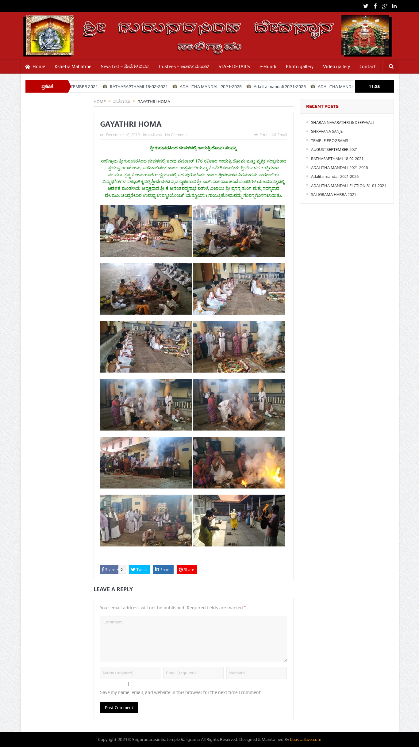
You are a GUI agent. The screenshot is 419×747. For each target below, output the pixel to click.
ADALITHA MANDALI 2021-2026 (185, 86)
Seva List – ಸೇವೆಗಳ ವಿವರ (124, 66)
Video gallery (336, 66)
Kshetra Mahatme (73, 66)
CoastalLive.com (305, 739)
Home (39, 66)
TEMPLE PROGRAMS (329, 140)
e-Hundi (267, 66)
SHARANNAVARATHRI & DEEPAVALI (342, 122)
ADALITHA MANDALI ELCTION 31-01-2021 (333, 86)
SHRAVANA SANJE (327, 131)
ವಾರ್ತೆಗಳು (155, 134)
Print (263, 134)
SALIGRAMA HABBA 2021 (333, 194)
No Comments (177, 134)
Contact (367, 66)
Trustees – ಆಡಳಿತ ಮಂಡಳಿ (183, 66)
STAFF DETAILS (234, 66)
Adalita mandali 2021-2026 (254, 86)
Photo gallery (299, 66)
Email (282, 134)
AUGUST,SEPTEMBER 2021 (334, 149)
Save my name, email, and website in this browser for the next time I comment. (181, 692)
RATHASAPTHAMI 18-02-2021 (113, 86)
